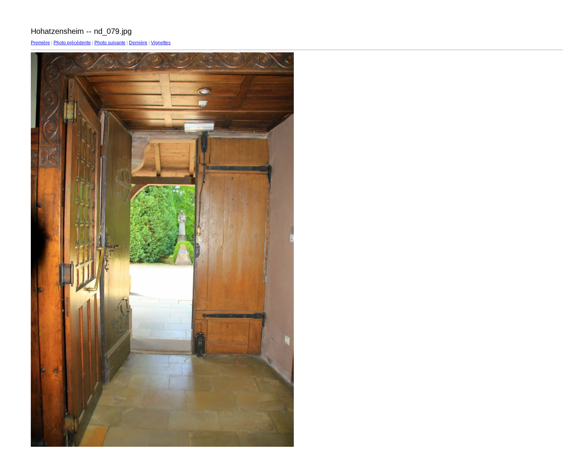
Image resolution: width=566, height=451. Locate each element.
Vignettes (161, 42)
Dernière (138, 42)
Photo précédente (72, 42)
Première (40, 42)
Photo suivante (110, 42)
